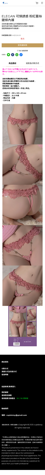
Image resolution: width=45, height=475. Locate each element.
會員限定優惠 (7, 395)
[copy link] (21, 54)
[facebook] (12, 54)
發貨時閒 (5, 375)
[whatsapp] (16, 54)
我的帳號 (5, 392)
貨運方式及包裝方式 (9, 372)
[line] (8, 54)
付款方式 (5, 369)
